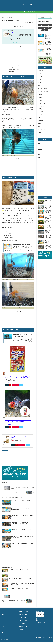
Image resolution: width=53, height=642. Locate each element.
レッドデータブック (23, 617)
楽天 (10, 384)
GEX (2, 614)
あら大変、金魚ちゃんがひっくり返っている (18, 67)
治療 (13, 450)
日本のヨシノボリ (23, 626)
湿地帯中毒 (21, 629)
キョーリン (4, 626)
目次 (16, 65)
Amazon (6, 384)
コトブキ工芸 (4, 623)
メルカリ (21, 384)
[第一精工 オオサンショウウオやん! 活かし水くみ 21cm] (6, 440)
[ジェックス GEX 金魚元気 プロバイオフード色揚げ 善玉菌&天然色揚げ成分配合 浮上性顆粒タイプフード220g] (17, 359)
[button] (51, 17)
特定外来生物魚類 (23, 614)
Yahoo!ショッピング (15, 384)
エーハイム (4, 620)
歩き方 (11, 32)
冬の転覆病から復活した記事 (15, 71)
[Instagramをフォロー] (13, 42)
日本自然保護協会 (23, 620)
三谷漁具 (3, 632)
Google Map (4, 611)
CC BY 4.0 (41, 620)
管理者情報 (50, 637)
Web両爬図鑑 (22, 623)
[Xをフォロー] (11, 42)
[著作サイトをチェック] (10, 42)
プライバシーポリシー (43, 637)
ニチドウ (3, 629)
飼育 (6, 450)
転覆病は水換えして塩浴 (14, 69)
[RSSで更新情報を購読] (16, 42)
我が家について (40, 611)
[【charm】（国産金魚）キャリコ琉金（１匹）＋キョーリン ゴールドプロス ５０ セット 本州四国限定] (17, 403)
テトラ (2, 617)
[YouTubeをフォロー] (15, 42)
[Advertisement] (18, 54)
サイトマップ (33, 637)
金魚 (3, 450)
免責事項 (37, 637)
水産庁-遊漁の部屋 (23, 611)
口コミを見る (8, 382)
